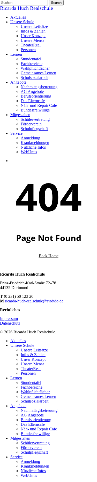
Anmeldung (30, 461)
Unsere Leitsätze (34, 350)
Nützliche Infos (33, 471)
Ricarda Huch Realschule (26, 8)
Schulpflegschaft (34, 452)
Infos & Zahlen (33, 354)
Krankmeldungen (35, 466)
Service (16, 457)
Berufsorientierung (36, 419)
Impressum (9, 318)
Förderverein (31, 447)
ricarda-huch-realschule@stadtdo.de (34, 301)
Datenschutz (10, 323)
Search (56, 3)
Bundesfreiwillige (35, 433)
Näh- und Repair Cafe (39, 429)
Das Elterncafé (33, 424)
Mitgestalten (20, 438)
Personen (28, 373)
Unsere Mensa (32, 364)
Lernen (16, 378)
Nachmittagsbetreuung (39, 410)
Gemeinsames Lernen (38, 396)
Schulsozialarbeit (34, 401)
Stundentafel (31, 382)
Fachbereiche (31, 387)
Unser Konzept (33, 359)
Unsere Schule (22, 345)
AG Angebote (32, 415)
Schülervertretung (35, 443)
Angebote (18, 406)
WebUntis (29, 475)
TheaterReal (31, 368)
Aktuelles (18, 341)
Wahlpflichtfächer (35, 392)
